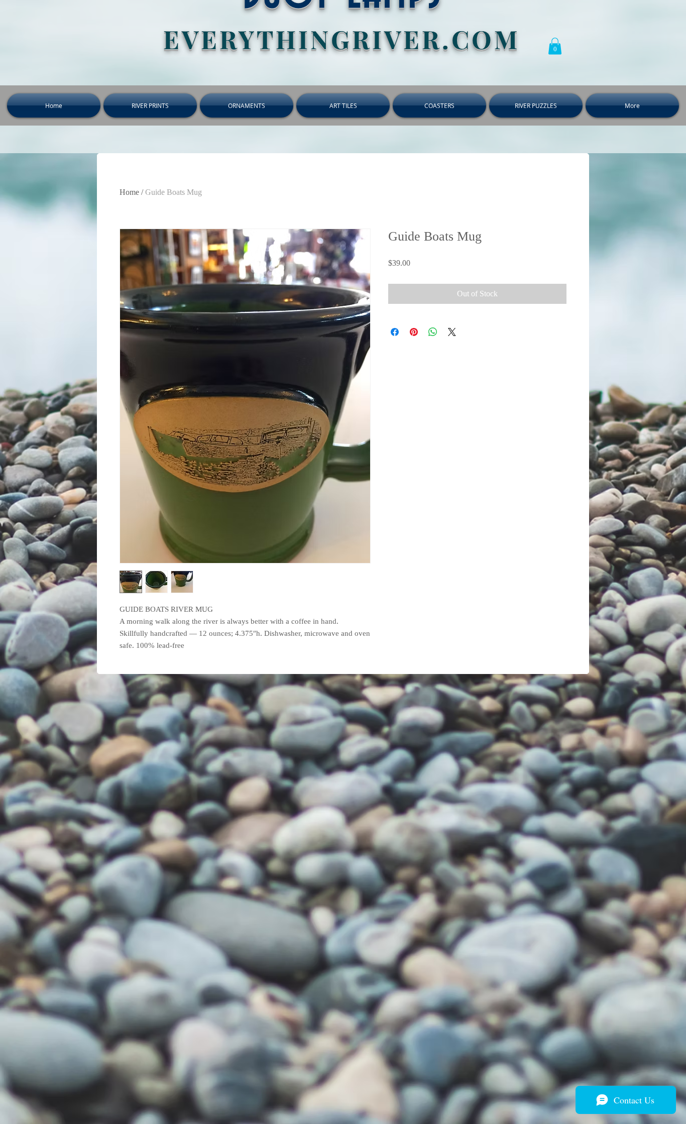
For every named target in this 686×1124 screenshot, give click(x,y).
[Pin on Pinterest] (414, 332)
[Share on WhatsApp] (433, 332)
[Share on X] (452, 332)
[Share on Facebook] (395, 332)
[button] (555, 46)
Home (129, 192)
